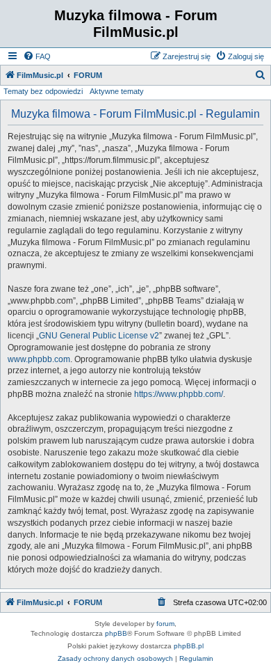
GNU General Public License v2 (99, 336)
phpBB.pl (189, 646)
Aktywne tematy (117, 91)
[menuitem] (37, 56)
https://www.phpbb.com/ (178, 394)
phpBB (116, 633)
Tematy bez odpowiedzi (43, 91)
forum (165, 623)
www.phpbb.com (39, 359)
